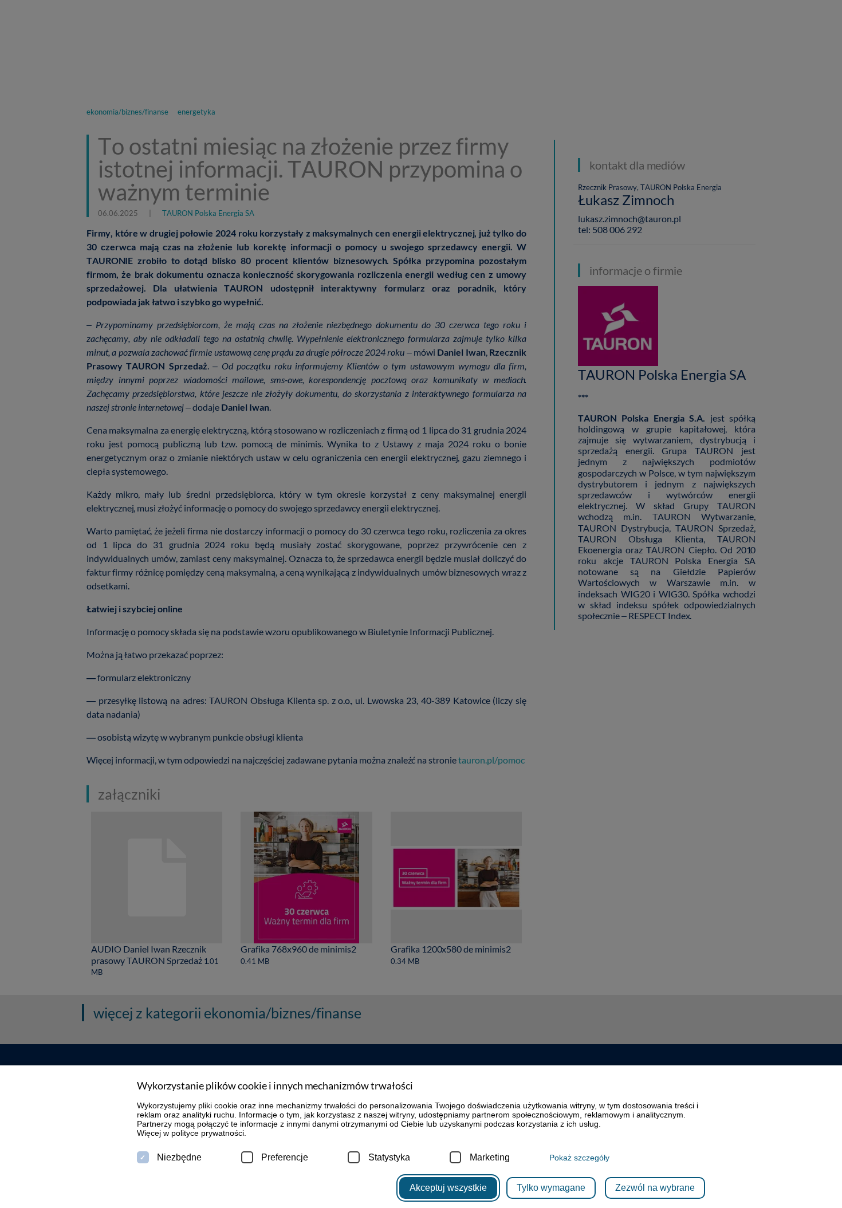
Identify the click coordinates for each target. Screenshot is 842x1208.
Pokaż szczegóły (579, 1157)
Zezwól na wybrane (655, 1188)
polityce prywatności (207, 1133)
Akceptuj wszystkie (448, 1188)
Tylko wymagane (551, 1188)
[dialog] (421, 604)
